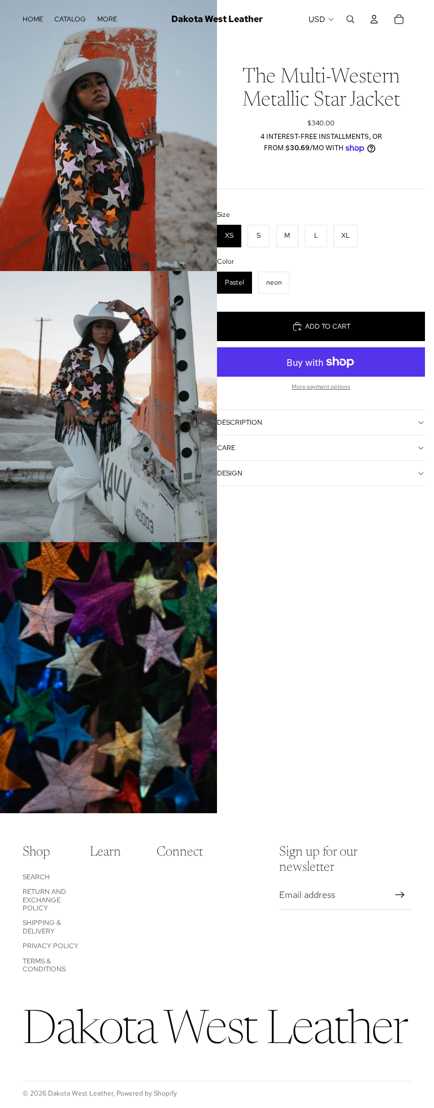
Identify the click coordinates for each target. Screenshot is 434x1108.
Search (36, 877)
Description (239, 422)
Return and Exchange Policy (44, 900)
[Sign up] (400, 895)
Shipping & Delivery (42, 926)
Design (229, 473)
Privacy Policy (51, 945)
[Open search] (350, 19)
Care (226, 447)
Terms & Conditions (44, 965)
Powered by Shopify (146, 1093)
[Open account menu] (374, 19)
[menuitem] (107, 19)
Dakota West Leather (80, 1093)
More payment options (321, 386)
